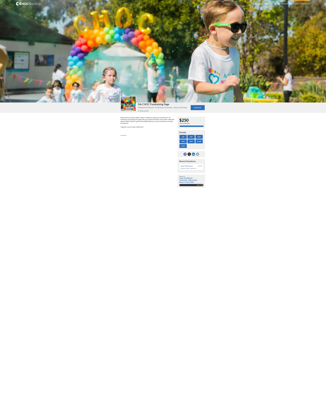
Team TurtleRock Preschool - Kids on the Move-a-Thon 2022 (188, 180)
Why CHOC (259, 4)
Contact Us (305, 4)
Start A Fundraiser (284, 4)
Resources (269, 4)
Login (296, 4)
